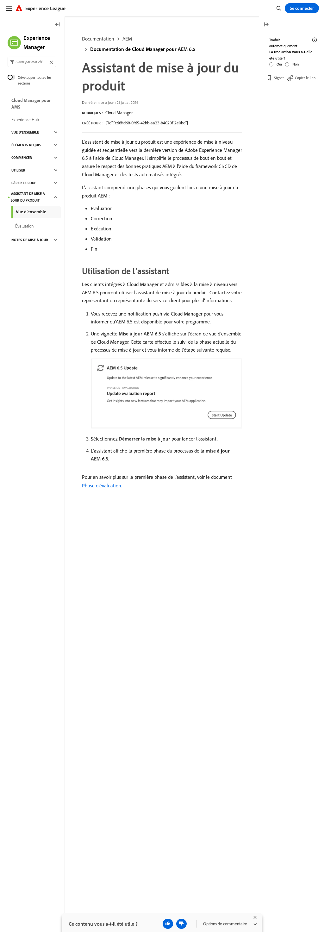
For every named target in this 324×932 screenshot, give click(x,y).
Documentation (98, 38)
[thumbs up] (168, 924)
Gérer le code (23, 183)
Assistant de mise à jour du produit (28, 197)
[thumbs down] (181, 924)
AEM (127, 38)
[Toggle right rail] (266, 24)
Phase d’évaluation (101, 485)
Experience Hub (25, 119)
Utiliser (18, 170)
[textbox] (32, 62)
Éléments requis (26, 145)
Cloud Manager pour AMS (31, 103)
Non (295, 64)
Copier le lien (305, 77)
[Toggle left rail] (58, 24)
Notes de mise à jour (29, 240)
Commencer (21, 157)
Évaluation (24, 226)
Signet (279, 77)
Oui (279, 64)
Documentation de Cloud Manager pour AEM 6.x (142, 49)
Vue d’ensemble (25, 132)
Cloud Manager (119, 113)
